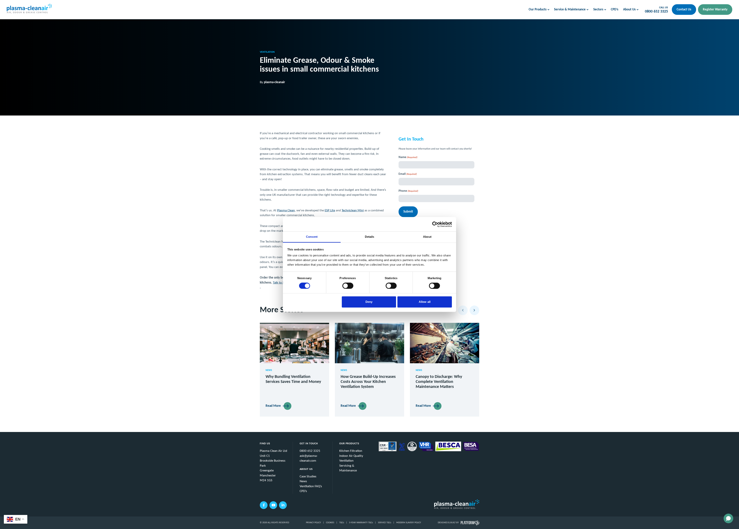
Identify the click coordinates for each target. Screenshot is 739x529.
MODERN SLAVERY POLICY (408, 522)
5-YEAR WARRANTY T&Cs (361, 522)
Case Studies (308, 476)
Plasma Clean (286, 210)
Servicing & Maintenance (348, 468)
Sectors (598, 9)
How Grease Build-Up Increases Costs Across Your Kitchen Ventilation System (368, 382)
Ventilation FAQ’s (311, 486)
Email (408, 174)
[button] (463, 310)
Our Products (538, 9)
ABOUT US (306, 469)
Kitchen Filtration (350, 451)
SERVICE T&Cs (384, 522)
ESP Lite (330, 210)
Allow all (425, 301)
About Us (629, 9)
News (303, 481)
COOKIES (330, 522)
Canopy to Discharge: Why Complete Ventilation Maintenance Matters (439, 382)
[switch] (347, 286)
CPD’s (614, 9)
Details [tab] (369, 236)
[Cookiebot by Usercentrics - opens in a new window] (435, 224)
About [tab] (427, 236)
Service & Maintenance (570, 9)
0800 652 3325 (656, 11)
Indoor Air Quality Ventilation (351, 458)
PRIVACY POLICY (313, 522)
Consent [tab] (312, 236)
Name (408, 157)
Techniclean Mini (353, 210)
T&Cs (341, 522)
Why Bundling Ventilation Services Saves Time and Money (293, 379)
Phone (408, 191)
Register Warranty (715, 9)
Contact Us (684, 9)
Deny (368, 301)
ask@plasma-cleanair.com (309, 458)
